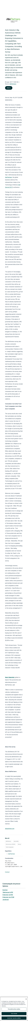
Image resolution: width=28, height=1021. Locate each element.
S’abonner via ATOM (8, 897)
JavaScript (5, 899)
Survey (19, 844)
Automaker (16, 841)
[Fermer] (26, 999)
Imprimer (5, 890)
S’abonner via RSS (7, 895)
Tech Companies (9, 847)
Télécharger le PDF (7, 892)
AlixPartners (12, 84)
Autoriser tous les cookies (14, 1018)
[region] (14, 1009)
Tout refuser (14, 1013)
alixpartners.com (9, 828)
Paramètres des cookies (14, 1009)
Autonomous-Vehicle (10, 844)
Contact (7, 872)
